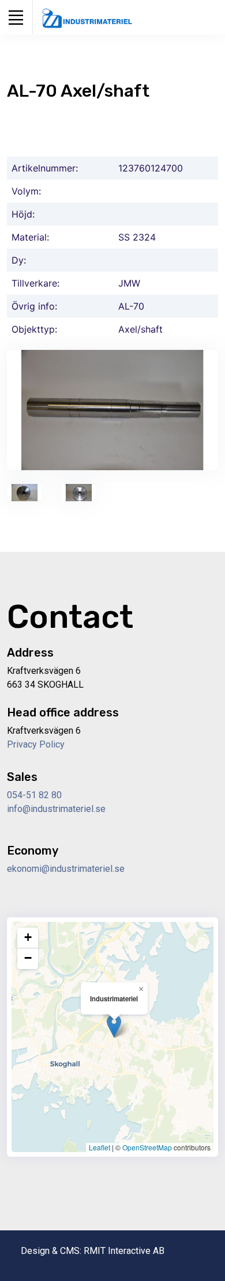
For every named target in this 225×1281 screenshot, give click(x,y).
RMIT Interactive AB (124, 1250)
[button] (114, 1026)
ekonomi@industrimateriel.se (66, 868)
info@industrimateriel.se (56, 808)
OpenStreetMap (147, 1147)
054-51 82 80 (34, 795)
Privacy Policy (36, 744)
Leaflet (99, 1147)
